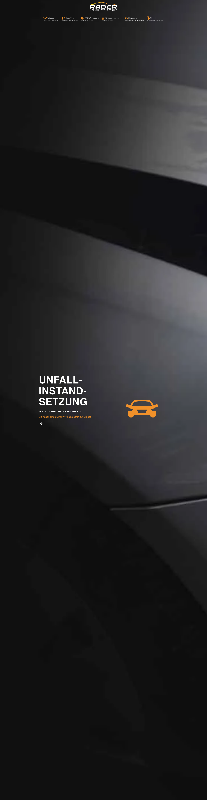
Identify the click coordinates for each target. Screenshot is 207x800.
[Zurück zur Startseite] (103, 6)
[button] (50, 19)
